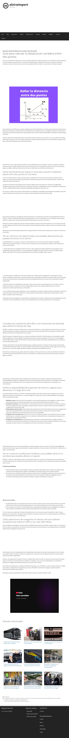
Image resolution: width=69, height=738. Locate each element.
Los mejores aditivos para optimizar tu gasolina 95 (15, 699)
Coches (41, 719)
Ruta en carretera (56, 698)
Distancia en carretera (31, 698)
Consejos (38, 34)
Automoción (14, 34)
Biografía (51, 34)
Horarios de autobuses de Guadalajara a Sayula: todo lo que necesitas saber (33, 687)
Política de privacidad (32, 714)
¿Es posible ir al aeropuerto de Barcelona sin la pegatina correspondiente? (51, 666)
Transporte (6, 696)
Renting (21, 34)
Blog (8, 34)
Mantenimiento (29, 34)
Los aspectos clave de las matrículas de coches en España (53, 642)
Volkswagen (43, 729)
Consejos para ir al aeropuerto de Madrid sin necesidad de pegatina (11, 687)
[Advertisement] (34, 21)
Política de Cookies (31, 716)
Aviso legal (29, 711)
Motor (41, 722)
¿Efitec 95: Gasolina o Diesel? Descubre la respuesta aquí (33, 642)
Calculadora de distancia (9, 698)
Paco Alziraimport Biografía (6, 711)
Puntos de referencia (47, 698)
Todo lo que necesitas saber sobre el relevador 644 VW (16, 701)
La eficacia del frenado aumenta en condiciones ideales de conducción (32, 665)
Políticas (3, 38)
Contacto (58, 34)
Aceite (41, 732)
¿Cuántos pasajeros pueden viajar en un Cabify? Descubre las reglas (52, 687)
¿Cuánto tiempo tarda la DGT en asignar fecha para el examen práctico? (13, 665)
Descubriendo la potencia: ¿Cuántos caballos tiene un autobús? (12, 642)
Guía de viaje (39, 698)
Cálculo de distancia (20, 698)
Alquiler (44, 34)
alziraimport (18, 4)
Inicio (2, 34)
